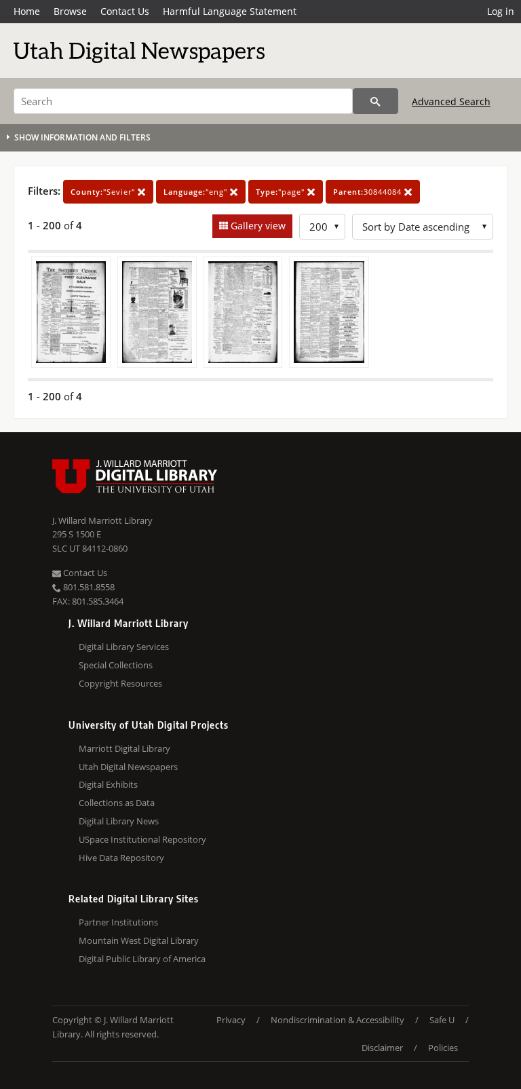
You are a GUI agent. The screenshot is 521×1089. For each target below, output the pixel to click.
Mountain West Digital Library (139, 940)
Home (27, 11)
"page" (281, 192)
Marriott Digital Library (124, 748)
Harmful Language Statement (229, 11)
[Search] (375, 101)
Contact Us (124, 11)
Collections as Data (117, 803)
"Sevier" (104, 192)
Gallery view (257, 225)
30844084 (368, 192)
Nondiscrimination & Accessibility (337, 1020)
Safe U (442, 1020)
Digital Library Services (124, 647)
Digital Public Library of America (142, 959)
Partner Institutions (118, 922)
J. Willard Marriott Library (102, 520)
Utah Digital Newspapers (128, 767)
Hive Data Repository (121, 858)
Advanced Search (451, 101)
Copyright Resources (120, 683)
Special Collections (116, 665)
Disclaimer (382, 1048)
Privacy (231, 1020)
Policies (443, 1048)
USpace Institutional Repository (142, 839)
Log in (500, 11)
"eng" (196, 192)
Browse (70, 11)
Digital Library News (119, 821)
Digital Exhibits (108, 784)
